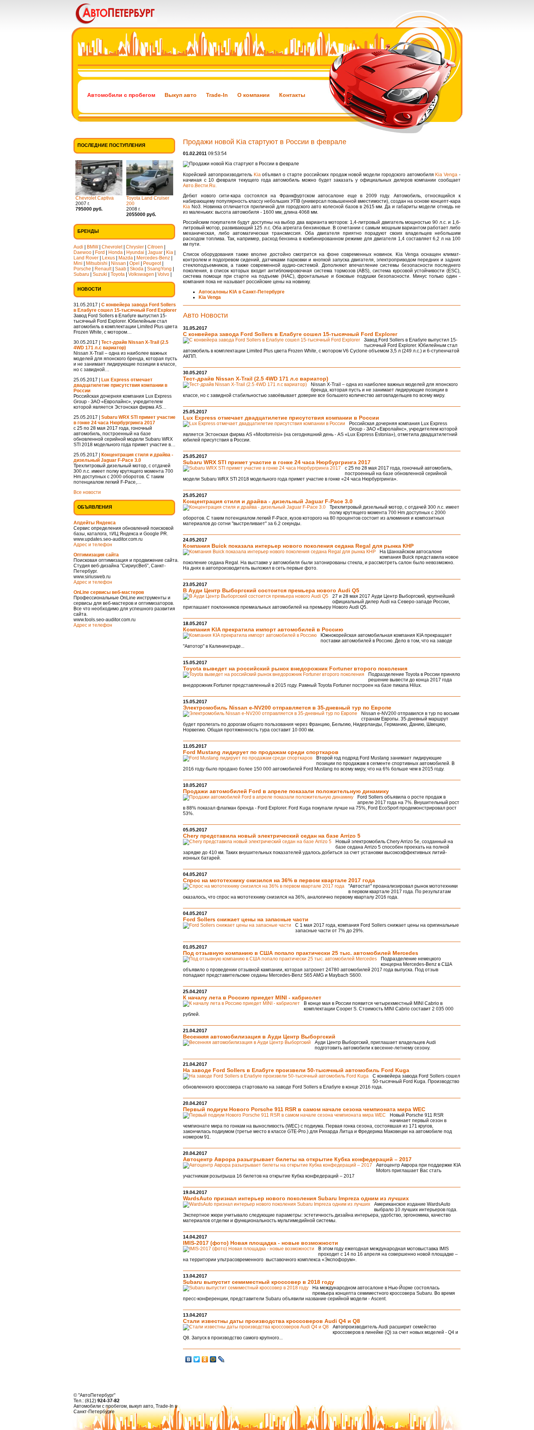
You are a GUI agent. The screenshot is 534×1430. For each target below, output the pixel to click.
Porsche (82, 269)
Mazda (125, 258)
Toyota (118, 274)
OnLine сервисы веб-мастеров (108, 592)
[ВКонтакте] (189, 1359)
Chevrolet (112, 247)
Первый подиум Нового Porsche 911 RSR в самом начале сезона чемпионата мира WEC (304, 1109)
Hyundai (135, 252)
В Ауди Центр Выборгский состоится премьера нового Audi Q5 (271, 590)
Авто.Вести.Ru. (200, 185)
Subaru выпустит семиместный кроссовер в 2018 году (258, 1282)
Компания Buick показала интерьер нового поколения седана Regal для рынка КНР (298, 546)
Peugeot (152, 263)
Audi (78, 247)
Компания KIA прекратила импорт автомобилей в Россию (263, 629)
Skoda (136, 269)
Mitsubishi (97, 263)
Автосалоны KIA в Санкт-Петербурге (242, 292)
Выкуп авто (181, 95)
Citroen (155, 247)
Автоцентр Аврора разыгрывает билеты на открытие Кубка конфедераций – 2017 (297, 1159)
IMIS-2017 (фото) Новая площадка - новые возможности (260, 1243)
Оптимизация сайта (96, 555)
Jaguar (155, 252)
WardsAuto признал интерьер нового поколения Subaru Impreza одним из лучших (296, 1198)
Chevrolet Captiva (94, 198)
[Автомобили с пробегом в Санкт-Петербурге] (126, 26)
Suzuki (100, 274)
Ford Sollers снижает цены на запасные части (245, 919)
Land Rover (86, 258)
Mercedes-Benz (153, 258)
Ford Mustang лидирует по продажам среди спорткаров (261, 752)
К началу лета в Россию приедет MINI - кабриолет (252, 997)
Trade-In (217, 95)
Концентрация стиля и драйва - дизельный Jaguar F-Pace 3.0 (268, 501)
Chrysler (135, 247)
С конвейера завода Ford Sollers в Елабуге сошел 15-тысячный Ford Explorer (290, 334)
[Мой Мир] (213, 1359)
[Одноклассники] (205, 1359)
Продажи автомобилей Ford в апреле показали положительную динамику (286, 791)
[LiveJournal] (221, 1359)
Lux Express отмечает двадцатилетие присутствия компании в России (281, 418)
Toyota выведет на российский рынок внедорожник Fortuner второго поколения (295, 668)
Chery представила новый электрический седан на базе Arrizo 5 (271, 836)
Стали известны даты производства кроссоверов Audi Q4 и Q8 (271, 1321)
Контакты (292, 95)
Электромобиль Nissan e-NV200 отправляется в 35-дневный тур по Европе (287, 707)
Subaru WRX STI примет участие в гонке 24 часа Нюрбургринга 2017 (277, 462)
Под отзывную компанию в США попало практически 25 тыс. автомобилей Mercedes (300, 953)
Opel (134, 263)
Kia (169, 252)
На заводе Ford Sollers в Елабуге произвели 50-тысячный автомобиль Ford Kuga (296, 1070)
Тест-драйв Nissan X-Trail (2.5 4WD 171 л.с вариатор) (255, 378)
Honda (115, 252)
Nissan (118, 263)
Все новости (87, 492)
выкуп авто (141, 1406)
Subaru (81, 274)
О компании (253, 95)
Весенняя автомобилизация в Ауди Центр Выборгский (259, 1036)
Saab (120, 269)
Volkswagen (141, 274)
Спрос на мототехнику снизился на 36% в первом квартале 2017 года (279, 880)
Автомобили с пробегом (121, 95)
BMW (92, 247)
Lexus (108, 258)
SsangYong (159, 269)
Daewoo (82, 252)
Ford (100, 252)
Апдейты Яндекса (94, 523)
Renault (103, 269)
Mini (77, 263)
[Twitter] (197, 1359)
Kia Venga (446, 174)
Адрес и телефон (92, 544)
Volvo (163, 274)
